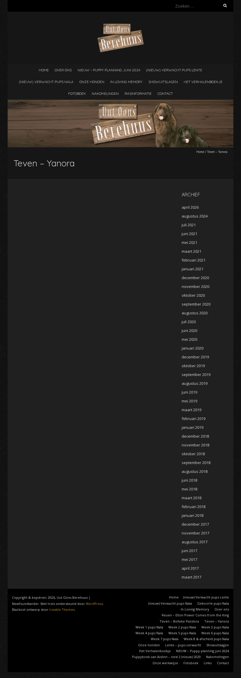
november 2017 (195, 533)
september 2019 (196, 374)
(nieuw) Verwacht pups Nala (46, 82)
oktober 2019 (193, 365)
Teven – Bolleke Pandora (179, 621)
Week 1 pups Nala (149, 627)
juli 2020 (189, 321)
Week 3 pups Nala (215, 627)
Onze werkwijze (165, 663)
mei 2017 (189, 559)
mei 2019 (189, 401)
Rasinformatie (138, 93)
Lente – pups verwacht (183, 645)
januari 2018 (192, 515)
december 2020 (195, 277)
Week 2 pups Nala (182, 627)
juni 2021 (189, 233)
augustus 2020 (194, 313)
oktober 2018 (193, 453)
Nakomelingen (105, 93)
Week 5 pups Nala (182, 633)
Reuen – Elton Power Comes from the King (195, 615)
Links (208, 663)
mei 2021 (189, 242)
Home (44, 70)
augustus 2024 (194, 216)
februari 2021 (193, 260)
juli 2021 (189, 224)
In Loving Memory (126, 82)
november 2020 (195, 286)
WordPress (94, 603)
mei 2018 (189, 489)
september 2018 (196, 462)
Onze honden (91, 82)
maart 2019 (191, 409)
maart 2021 (191, 251)
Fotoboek (77, 93)
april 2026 (190, 207)
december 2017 (195, 524)
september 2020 (196, 304)
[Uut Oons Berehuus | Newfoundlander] (120, 26)
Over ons (63, 70)
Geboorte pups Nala (213, 603)
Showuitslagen (163, 82)
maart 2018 (191, 497)
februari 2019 (193, 418)
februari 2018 (193, 506)
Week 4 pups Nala (149, 633)
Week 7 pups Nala (164, 639)
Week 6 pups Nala (215, 633)
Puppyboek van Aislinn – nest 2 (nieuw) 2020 (166, 657)
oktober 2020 (193, 295)
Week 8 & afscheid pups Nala (206, 639)
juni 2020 (189, 330)
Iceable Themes (62, 609)
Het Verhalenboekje (203, 82)
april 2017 (190, 568)
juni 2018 (189, 480)
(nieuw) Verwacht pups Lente (174, 70)
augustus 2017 (194, 541)
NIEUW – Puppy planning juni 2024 (109, 70)
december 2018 (195, 436)
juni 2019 (189, 392)
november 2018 (195, 445)
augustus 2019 (194, 383)
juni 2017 (189, 550)
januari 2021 (192, 268)
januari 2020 (192, 348)
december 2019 (195, 357)
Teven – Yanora (216, 621)
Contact (165, 93)
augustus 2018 (194, 471)
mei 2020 (189, 339)
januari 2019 (192, 427)
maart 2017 (191, 577)
